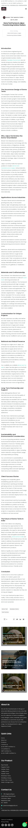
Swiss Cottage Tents (7, 782)
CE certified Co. (5, 749)
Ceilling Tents (5, 771)
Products (3, 742)
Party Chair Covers (6, 780)
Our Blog (16, 31)
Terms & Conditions (7, 819)
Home (11, 31)
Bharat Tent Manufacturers (11, 642)
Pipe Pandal (4, 765)
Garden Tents (5, 769)
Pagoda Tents (5, 767)
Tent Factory (5, 612)
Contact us (4, 744)
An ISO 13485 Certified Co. (8, 753)
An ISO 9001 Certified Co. (8, 746)
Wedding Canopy (6, 778)
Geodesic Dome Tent (8, 633)
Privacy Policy (5, 822)
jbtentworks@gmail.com (11, 805)
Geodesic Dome (14, 609)
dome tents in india (18, 537)
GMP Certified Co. (6, 751)
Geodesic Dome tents (13, 60)
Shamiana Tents (6, 776)
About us (3, 740)
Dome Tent (5, 609)
